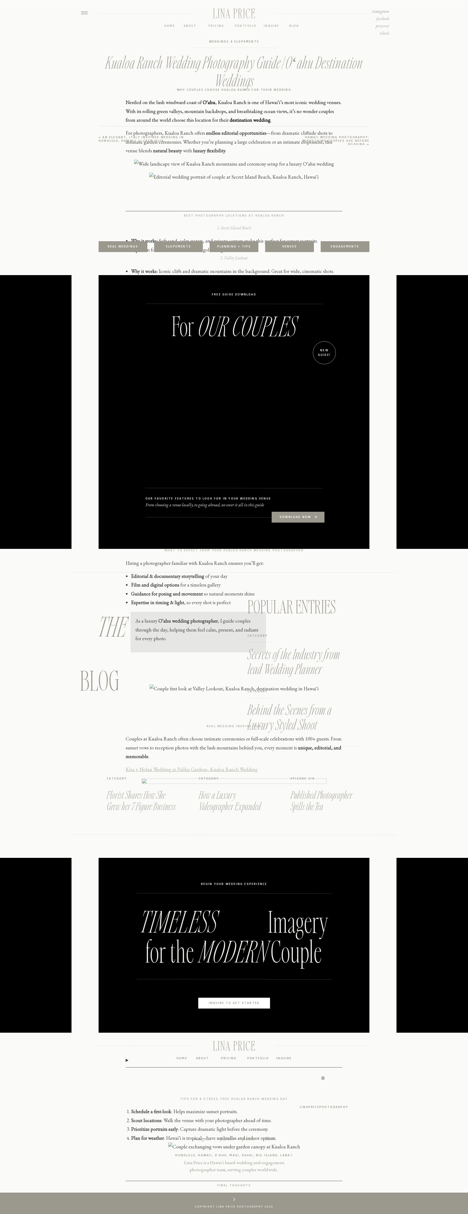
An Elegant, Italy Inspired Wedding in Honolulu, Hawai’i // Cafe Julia (141, 139)
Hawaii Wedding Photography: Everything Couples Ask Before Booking (335, 140)
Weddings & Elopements (234, 41)
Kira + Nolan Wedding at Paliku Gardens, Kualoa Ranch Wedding (192, 769)
